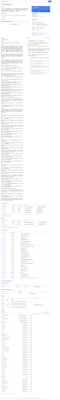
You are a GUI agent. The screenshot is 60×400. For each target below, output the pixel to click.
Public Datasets (29, 398)
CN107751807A (4, 235)
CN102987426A (4, 268)
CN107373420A (4, 270)
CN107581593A (4, 259)
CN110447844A (4, 265)
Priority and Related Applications (40, 33)
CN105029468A (4, 248)
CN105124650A (4, 274)
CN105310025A (4, 239)
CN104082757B (4, 237)
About (19, 398)
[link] (15, 16)
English (38, 13)
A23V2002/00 (4, 15)
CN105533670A (4, 212)
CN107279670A (4, 241)
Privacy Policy (37, 398)
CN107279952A (4, 261)
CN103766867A (4, 208)
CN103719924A (4, 250)
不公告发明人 (36, 14)
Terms (33, 398)
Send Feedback (23, 398)
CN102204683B (4, 254)
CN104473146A (4, 210)
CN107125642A (4, 263)
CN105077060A (4, 257)
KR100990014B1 (4, 246)
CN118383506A (4, 224)
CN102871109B (4, 243)
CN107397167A (4, 252)
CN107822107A (4, 222)
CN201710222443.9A (4, 286)
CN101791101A (4, 272)
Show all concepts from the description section (8, 393)
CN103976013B (4, 276)
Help (41, 398)
